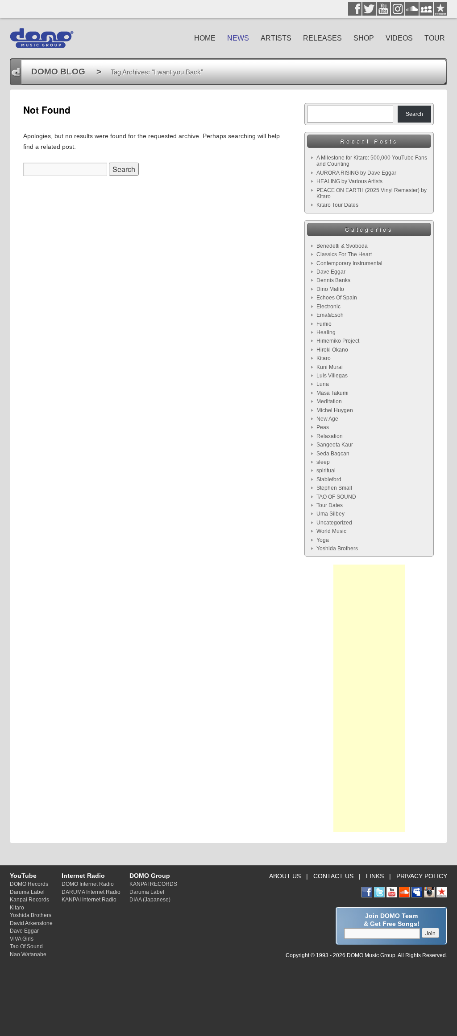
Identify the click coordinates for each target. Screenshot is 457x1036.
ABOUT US (285, 876)
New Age (327, 419)
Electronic (328, 306)
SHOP (363, 38)
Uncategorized (334, 523)
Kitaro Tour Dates (337, 205)
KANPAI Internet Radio (89, 899)
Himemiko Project (337, 341)
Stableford (328, 479)
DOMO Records (29, 884)
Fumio (324, 324)
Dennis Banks (333, 280)
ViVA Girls (21, 939)
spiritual (326, 470)
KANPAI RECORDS (153, 884)
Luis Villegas (332, 376)
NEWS (238, 38)
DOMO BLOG (58, 71)
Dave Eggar (330, 272)
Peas (322, 427)
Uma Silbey (330, 514)
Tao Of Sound (26, 946)
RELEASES (322, 38)
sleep (323, 462)
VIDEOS (399, 38)
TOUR (434, 38)
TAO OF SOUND (336, 497)
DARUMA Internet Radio (91, 892)
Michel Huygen (334, 410)
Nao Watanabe (28, 954)
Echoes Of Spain (336, 298)
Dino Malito (330, 289)
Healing (326, 332)
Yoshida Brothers (337, 548)
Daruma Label (27, 892)
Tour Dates (329, 505)
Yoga (322, 540)
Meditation (329, 401)
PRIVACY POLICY (421, 876)
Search (414, 114)
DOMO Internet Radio (88, 884)
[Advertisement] (369, 698)
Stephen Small (334, 488)
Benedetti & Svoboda (342, 246)
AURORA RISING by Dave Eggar (356, 173)
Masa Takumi (332, 393)
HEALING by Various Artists (349, 181)
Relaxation (329, 436)
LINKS (375, 876)
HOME (205, 38)
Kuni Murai (329, 367)
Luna (322, 384)
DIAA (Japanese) (149, 899)
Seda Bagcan (332, 453)
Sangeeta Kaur (334, 445)
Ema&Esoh (330, 315)
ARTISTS (276, 38)
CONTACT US (333, 876)
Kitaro (323, 358)
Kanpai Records (29, 899)
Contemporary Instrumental (349, 263)
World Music (331, 531)
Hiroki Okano (332, 350)
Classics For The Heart (344, 254)
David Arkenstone (31, 923)
